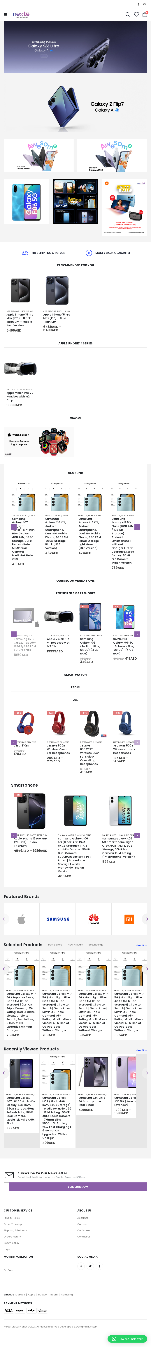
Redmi (54, 1298)
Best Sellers (55, 944)
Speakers (31, 742)
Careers (82, 1228)
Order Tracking (13, 1228)
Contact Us (83, 1240)
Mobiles (20, 1298)
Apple (31, 1298)
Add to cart (30, 280)
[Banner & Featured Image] (75, 47)
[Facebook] (138, 4)
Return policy (11, 1246)
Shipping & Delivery (15, 1234)
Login (7, 1253)
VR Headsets (26, 389)
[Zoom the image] (26, 181)
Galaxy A (18, 515)
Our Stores (83, 1234)
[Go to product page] (20, 290)
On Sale (8, 1274)
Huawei (43, 1298)
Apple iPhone (12, 311)
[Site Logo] (22, 14)
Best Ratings (96, 944)
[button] (7, 14)
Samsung (36, 515)
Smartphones (64, 635)
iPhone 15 (24, 311)
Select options (67, 280)
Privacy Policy (12, 1221)
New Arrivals (75, 944)
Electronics (12, 389)
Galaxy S (82, 1098)
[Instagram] (144, 4)
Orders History (12, 1240)
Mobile (33, 311)
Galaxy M (11, 990)
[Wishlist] (136, 14)
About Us (82, 1221)
